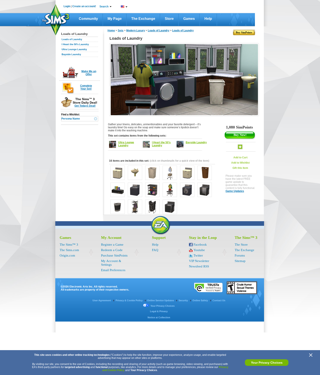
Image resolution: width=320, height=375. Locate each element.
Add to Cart (240, 157)
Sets (120, 30)
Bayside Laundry (71, 54)
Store (169, 19)
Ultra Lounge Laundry (74, 49)
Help (208, 19)
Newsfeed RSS (199, 266)
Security (184, 300)
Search (103, 6)
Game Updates (235, 191)
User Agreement (102, 300)
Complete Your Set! (86, 87)
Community (88, 19)
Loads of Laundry (72, 39)
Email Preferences (113, 270)
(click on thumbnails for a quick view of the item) (179, 160)
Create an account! (84, 6)
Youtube (199, 250)
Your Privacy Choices (267, 362)
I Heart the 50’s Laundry (75, 44)
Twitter (198, 255)
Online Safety (200, 300)
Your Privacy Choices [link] (162, 306)
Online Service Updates (161, 300)
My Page (115, 19)
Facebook (200, 244)
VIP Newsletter (199, 261)
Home (111, 30)
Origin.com (67, 255)
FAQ (155, 250)
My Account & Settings (111, 262)
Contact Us (218, 300)
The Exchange (143, 19)
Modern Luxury (135, 30)
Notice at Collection (159, 317)
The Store (241, 244)
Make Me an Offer (88, 73)
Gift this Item (240, 168)
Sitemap (240, 261)
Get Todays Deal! (85, 105)
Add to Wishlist (240, 162)
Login (67, 6)
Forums (240, 255)
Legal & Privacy (159, 311)
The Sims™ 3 (69, 244)
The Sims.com (69, 250)
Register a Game (112, 244)
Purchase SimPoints (114, 255)
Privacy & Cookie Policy (129, 300)
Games (189, 19)
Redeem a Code (112, 250)
